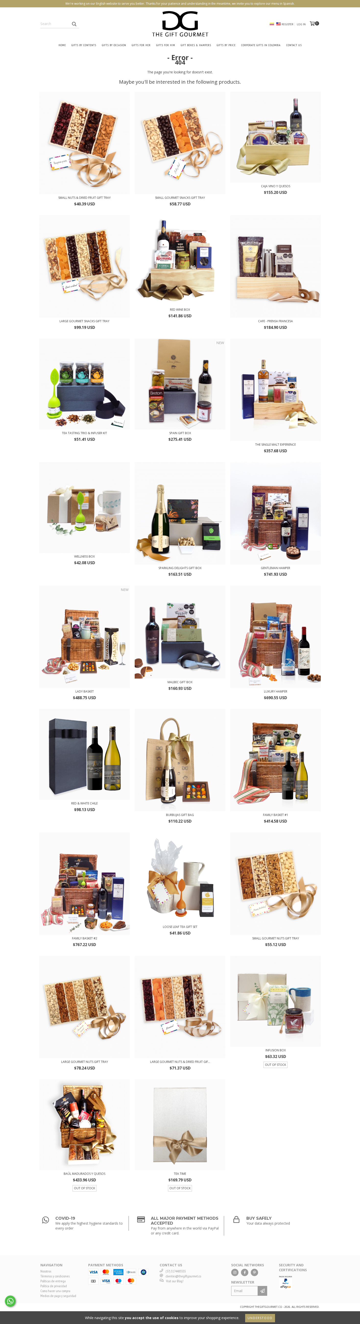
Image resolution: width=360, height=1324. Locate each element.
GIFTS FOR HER (141, 45)
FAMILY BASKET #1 (275, 815)
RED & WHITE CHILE (84, 803)
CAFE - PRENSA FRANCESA (275, 321)
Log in (301, 24)
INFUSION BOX (275, 1050)
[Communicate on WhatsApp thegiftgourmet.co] (10, 1301)
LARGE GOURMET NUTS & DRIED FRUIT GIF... (180, 1062)
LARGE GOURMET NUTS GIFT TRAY (84, 1062)
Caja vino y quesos (275, 186)
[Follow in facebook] (244, 1272)
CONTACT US (294, 45)
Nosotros (45, 1271)
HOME (62, 45)
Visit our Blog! (174, 1281)
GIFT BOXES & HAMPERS (196, 45)
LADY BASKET (84, 691)
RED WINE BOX (180, 310)
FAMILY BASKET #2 (84, 938)
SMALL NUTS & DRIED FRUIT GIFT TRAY (84, 198)
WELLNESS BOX (84, 556)
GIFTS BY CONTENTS (84, 45)
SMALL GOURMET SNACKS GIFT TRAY (180, 198)
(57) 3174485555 (176, 1271)
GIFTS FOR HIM (165, 45)
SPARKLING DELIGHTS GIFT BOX (180, 568)
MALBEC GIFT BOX (180, 682)
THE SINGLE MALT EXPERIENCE (275, 444)
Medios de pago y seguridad (58, 1296)
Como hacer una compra (55, 1291)
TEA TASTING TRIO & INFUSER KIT (84, 433)
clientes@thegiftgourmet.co (183, 1276)
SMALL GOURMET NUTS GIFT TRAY (275, 938)
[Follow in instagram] (235, 1272)
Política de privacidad (53, 1286)
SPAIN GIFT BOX (180, 433)
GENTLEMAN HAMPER (275, 568)
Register (287, 24)
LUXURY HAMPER (275, 691)
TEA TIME (180, 1174)
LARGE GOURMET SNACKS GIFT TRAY (84, 321)
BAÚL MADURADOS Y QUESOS (84, 1174)
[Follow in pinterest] (254, 1272)
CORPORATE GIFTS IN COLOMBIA (261, 45)
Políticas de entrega (53, 1281)
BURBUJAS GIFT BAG (180, 815)
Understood (260, 1318)
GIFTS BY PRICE (226, 45)
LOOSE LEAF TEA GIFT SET (180, 927)
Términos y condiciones (55, 1276)
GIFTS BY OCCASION (114, 45)
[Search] (74, 23)
